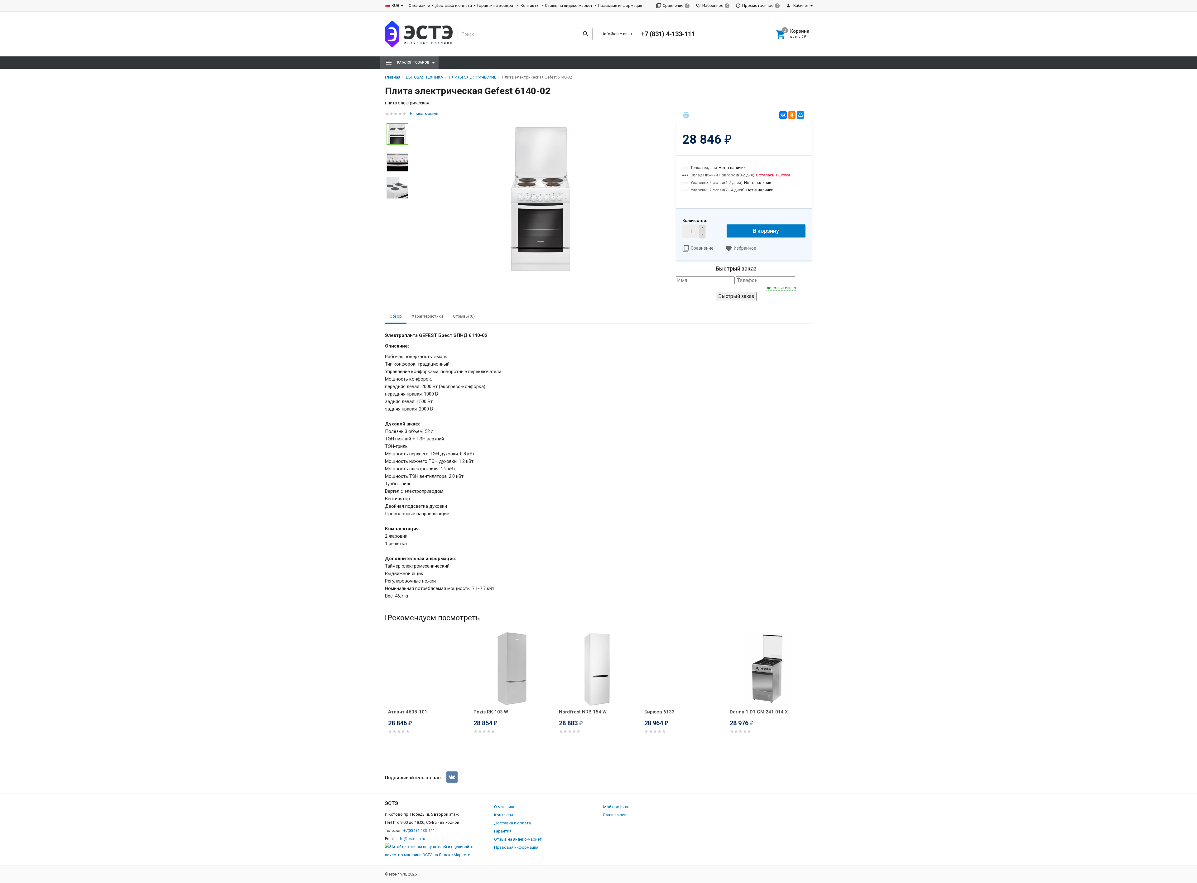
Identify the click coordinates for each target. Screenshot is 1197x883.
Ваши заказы (615, 815)
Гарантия (503, 831)
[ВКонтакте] (783, 115)
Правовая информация (620, 5)
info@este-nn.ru (617, 33)
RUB (395, 5)
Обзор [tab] (396, 316)
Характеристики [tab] (427, 316)
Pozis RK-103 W (491, 712)
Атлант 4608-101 (407, 712)
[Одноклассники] (792, 115)
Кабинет (800, 5)
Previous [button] (386, 695)
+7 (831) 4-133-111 (668, 34)
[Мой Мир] (800, 115)
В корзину (766, 231)
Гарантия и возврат (496, 5)
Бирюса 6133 (659, 712)
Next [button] (810, 695)
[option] (542, 198)
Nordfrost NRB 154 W (583, 712)
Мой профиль (616, 806)
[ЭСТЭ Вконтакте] (452, 777)
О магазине (419, 5)
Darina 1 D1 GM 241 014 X (759, 712)
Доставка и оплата (453, 5)
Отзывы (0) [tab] (464, 316)
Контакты (530, 5)
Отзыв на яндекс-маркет (569, 5)
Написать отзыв (424, 114)
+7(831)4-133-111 (419, 830)
